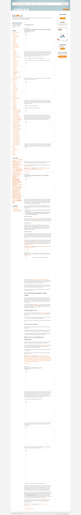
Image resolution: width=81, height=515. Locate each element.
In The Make (15, 83)
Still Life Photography (16, 139)
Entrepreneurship (16, 36)
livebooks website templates (28, 358)
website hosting (19, 196)
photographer (15, 178)
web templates (29, 361)
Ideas (13, 48)
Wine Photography (16, 145)
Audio (25, 242)
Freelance (14, 62)
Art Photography (15, 114)
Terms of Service (19, 513)
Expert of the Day (15, 163)
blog (16, 161)
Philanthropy (14, 107)
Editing (14, 58)
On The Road (15, 65)
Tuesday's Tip (14, 150)
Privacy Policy (14, 513)
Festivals (14, 103)
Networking (14, 96)
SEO (13, 186)
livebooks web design (46, 357)
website (14, 192)
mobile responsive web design (33, 359)
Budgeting (14, 52)
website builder (16, 194)
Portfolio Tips (15, 66)
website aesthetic (18, 193)
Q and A (14, 41)
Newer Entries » (31, 508)
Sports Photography (16, 138)
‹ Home (25, 22)
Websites (14, 93)
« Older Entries (26, 508)
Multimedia (14, 86)
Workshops (15, 105)
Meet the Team (14, 94)
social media (44, 504)
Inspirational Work (15, 79)
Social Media (15, 43)
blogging (18, 161)
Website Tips (14, 154)
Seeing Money (20, 184)
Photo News (17, 182)
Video (13, 189)
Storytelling (15, 74)
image (19, 168)
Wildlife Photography (16, 143)
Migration (14, 40)
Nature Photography (16, 131)
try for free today (33, 500)
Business (13, 33)
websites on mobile (35, 361)
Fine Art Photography (15, 47)
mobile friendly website (45, 358)
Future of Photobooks (15, 167)
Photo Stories (15, 89)
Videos (14, 92)
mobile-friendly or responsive (38, 304)
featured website (16, 165)
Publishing (14, 69)
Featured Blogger (15, 44)
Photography (14, 108)
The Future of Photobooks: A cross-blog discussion (17, 211)
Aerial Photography (15, 32)
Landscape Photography (17, 128)
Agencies (14, 50)
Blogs (14, 81)
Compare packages (62, 58)
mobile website (48, 359)
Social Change (15, 90)
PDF (40, 168)
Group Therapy (15, 168)
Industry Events (14, 78)
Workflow (14, 75)
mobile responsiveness (42, 359)
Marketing (14, 39)
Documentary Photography (17, 119)
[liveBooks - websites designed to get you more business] (65, 3)
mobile (35, 358)
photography (16, 180)
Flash (37, 242)
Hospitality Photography (17, 125)
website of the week (16, 197)
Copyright (14, 55)
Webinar (13, 153)
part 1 (41, 497)
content (15, 162)
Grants (14, 104)
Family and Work (15, 61)
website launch (34, 169)
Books (14, 82)
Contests (14, 100)
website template (15, 199)
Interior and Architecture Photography (17, 127)
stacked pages (46, 246)
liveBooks (19, 170)
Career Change (15, 54)
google (19, 167)
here (30, 353)
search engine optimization (15, 184)
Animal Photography (16, 112)
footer (13, 166)
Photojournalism (15, 132)
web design (18, 189)
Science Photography (16, 135)
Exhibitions (14, 101)
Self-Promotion (15, 70)
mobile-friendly (32, 360)
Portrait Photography (16, 134)
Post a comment (26, 249)
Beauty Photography (16, 115)
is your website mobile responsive (33, 357)
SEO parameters (41, 393)
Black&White (26, 241)
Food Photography (16, 123)
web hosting (15, 190)
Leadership (15, 37)
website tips (31, 247)
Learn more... (64, 25)
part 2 (45, 497)
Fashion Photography (16, 122)
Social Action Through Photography (16, 72)
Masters (14, 85)
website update (39, 169)
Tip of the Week (16, 187)
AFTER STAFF (15, 208)
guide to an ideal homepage (34, 218)
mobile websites (26, 360)
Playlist (13, 146)
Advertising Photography (17, 111)
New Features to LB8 (15, 97)
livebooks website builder (16, 171)
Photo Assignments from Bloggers (16, 176)
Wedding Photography (16, 142)
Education (14, 59)
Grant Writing (15, 63)
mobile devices (38, 358)
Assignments (15, 51)
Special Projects (15, 207)
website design (15, 195)
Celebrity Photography (16, 116)
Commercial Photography (17, 118)
